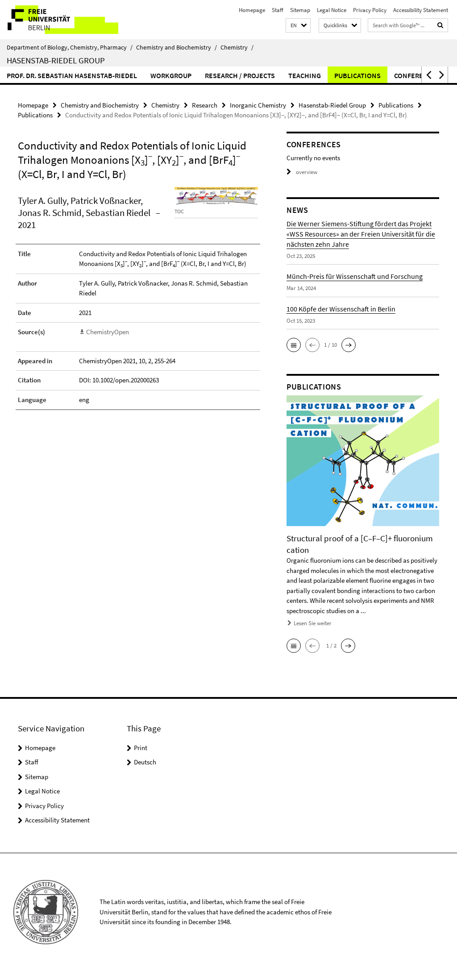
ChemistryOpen (107, 332)
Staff (277, 10)
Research (204, 105)
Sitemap (300, 10)
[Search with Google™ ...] (440, 25)
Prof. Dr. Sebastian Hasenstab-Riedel (72, 75)
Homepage (252, 10)
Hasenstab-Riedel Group (56, 60)
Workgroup (170, 75)
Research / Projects (240, 75)
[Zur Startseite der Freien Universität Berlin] (59, 19)
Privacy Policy (369, 10)
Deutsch (145, 762)
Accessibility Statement (420, 10)
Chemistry (236, 47)
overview (306, 172)
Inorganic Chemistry (258, 105)
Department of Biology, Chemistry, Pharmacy (70, 47)
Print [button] (140, 747)
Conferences (417, 75)
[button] (298, 25)
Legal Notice (331, 10)
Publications (357, 75)
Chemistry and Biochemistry (176, 47)
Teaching (304, 75)
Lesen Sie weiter (313, 623)
